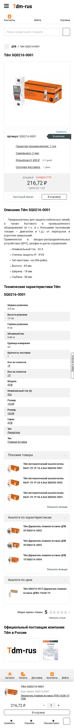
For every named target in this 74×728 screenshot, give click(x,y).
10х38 (10, 413)
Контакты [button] (9, 20)
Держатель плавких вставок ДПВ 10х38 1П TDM (45, 697)
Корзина (65, 20)
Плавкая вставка (17, 442)
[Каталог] (6, 6)
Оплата (23, 677)
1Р (8, 365)
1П (9, 375)
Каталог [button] (10, 677)
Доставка (37, 677)
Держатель (13, 432)
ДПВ (13, 46)
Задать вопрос (72, 363)
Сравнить (9, 723)
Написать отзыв (57, 618)
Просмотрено (51, 723)
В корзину (54, 196)
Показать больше (57, 507)
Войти (37, 20)
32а (9, 394)
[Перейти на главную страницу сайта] (29, 6)
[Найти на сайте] (66, 32)
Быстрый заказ (23, 196)
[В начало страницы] (66, 721)
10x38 (10, 404)
